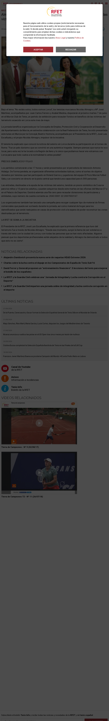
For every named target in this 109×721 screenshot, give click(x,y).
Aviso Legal (60, 38)
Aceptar (38, 49)
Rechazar (70, 49)
